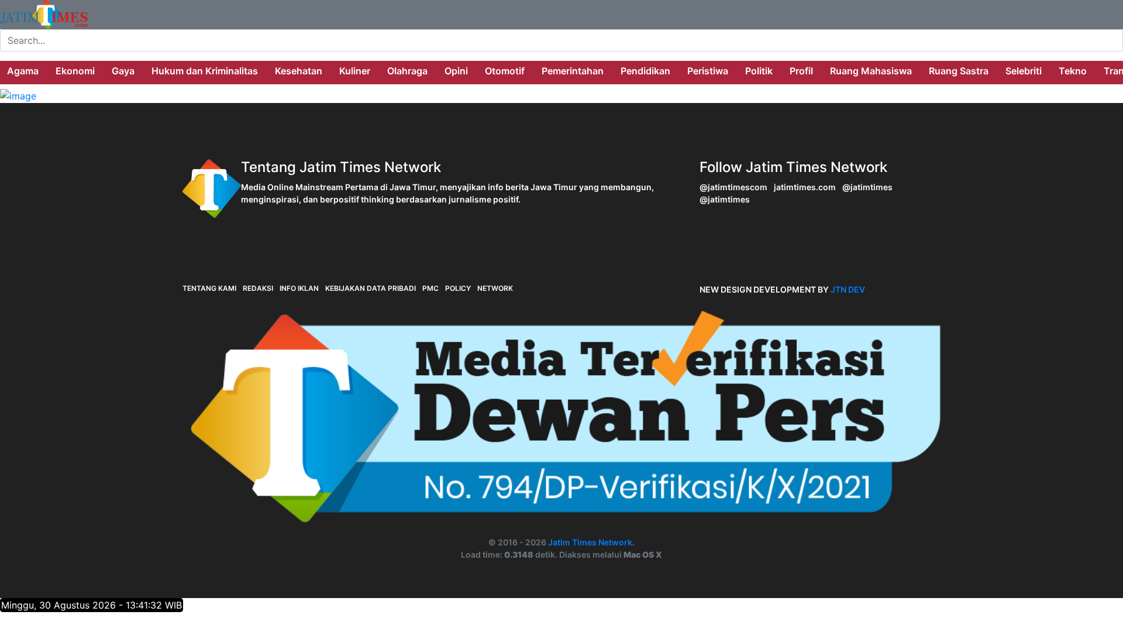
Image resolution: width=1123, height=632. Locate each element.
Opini (456, 71)
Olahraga (407, 71)
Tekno (1073, 71)
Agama (23, 71)
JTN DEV (848, 289)
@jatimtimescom (733, 187)
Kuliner (354, 71)
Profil (801, 71)
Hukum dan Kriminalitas (204, 71)
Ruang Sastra (958, 71)
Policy (458, 288)
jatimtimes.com (805, 187)
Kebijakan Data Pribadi (370, 288)
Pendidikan (645, 71)
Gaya (123, 71)
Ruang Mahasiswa (871, 71)
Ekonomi (75, 71)
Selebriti (1023, 71)
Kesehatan (298, 71)
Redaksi (258, 288)
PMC (430, 288)
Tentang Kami (209, 288)
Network (495, 288)
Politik (759, 71)
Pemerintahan (573, 71)
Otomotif (505, 71)
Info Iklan (299, 288)
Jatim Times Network (590, 542)
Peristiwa (707, 71)
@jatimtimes (867, 187)
